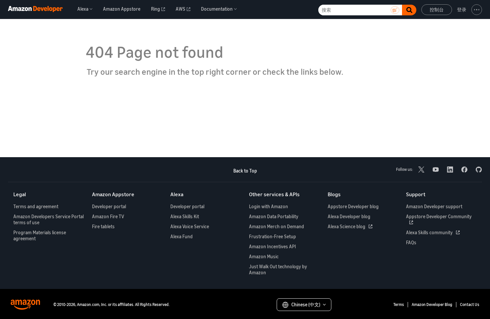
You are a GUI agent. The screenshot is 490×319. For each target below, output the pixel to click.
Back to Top (245, 171)
